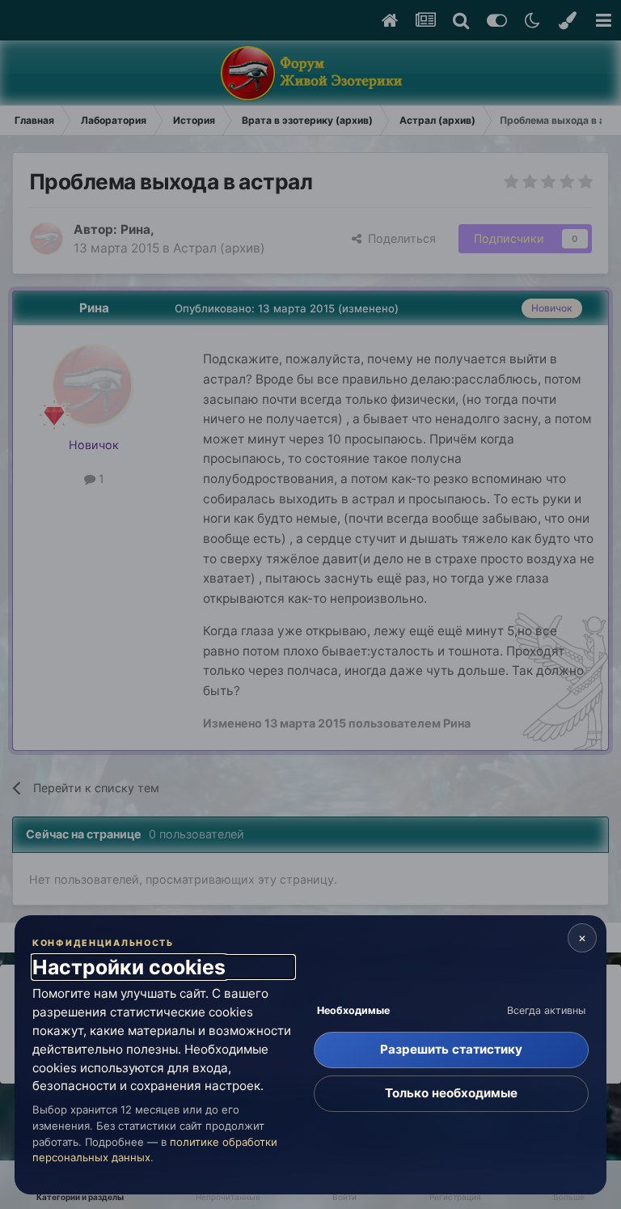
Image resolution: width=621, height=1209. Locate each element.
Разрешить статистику (451, 1049)
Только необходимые (451, 1093)
